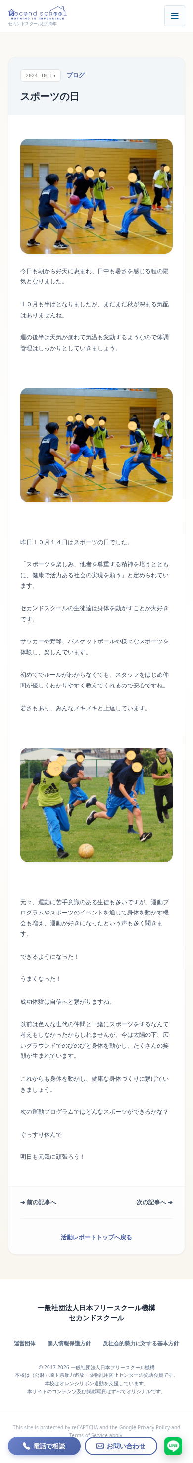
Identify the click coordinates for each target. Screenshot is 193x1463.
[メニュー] (174, 15)
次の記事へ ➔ (155, 1202)
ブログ (76, 75)
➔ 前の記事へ (38, 1202)
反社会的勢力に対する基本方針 (141, 1343)
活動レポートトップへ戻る (96, 1237)
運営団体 (25, 1343)
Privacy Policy (154, 1427)
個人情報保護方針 (69, 1343)
